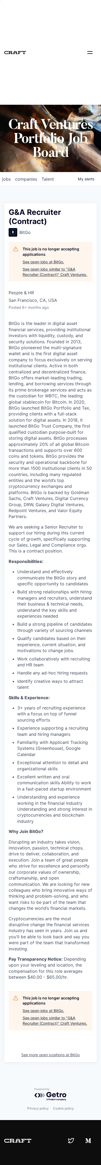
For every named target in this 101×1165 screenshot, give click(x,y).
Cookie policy (63, 1108)
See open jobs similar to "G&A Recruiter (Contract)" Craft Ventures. (55, 272)
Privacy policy (38, 1108)
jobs (6, 179)
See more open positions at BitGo (50, 1054)
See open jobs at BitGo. (43, 262)
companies (26, 179)
